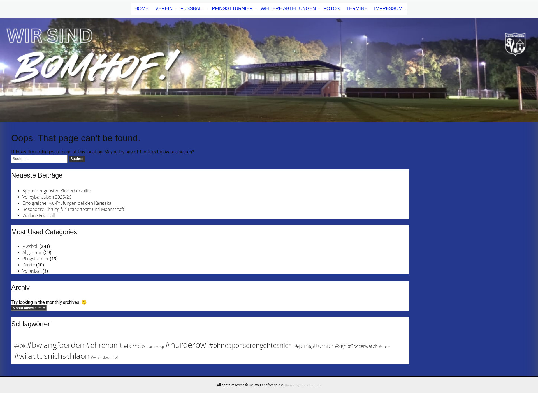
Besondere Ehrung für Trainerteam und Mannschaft (73, 209)
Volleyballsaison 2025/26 (46, 197)
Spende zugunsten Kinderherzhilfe (56, 191)
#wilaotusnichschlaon (52, 355)
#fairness (134, 345)
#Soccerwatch (363, 346)
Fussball (30, 246)
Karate (28, 265)
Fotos (332, 8)
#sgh (341, 345)
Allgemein (32, 252)
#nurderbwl (186, 344)
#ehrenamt (104, 345)
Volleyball (31, 271)
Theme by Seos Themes (302, 385)
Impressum (388, 8)
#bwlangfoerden (56, 344)
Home (141, 8)
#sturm (384, 346)
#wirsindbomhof (104, 357)
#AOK (19, 346)
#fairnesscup (155, 347)
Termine (356, 8)
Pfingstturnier (232, 8)
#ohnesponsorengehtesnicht (251, 345)
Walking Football (38, 215)
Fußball (192, 8)
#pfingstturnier (314, 346)
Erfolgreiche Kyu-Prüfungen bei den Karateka (66, 203)
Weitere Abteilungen (288, 8)
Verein (164, 8)
